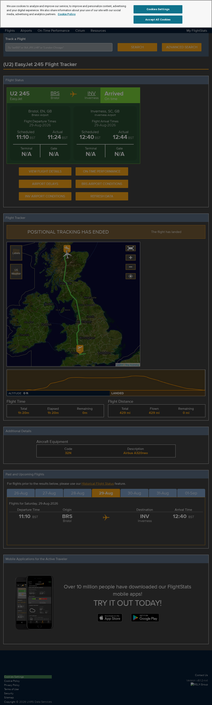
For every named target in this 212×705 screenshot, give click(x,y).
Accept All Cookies (157, 19)
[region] (106, 14)
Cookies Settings (158, 9)
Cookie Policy (67, 14)
